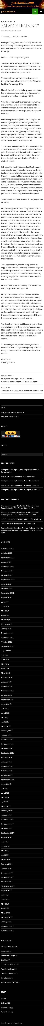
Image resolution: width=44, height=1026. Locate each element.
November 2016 (7, 744)
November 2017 (7, 691)
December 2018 (7, 633)
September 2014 (7, 833)
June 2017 (5, 713)
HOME (3, 408)
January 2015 (6, 815)
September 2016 (7, 753)
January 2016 (6, 762)
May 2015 (5, 797)
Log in (3, 998)
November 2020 (7, 571)
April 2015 (5, 802)
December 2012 (7, 926)
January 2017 (6, 735)
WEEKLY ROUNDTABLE (10, 982)
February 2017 (6, 731)
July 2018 (4, 655)
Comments (7, 1007)
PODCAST (5, 960)
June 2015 (5, 793)
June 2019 (5, 606)
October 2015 (6, 775)
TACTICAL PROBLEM (9, 964)
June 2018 (5, 660)
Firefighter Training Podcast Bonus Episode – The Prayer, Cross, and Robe (20, 507)
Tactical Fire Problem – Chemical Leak (27, 519)
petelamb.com (8, 11)
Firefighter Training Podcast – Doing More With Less (21, 490)
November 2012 (7, 931)
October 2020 (6, 575)
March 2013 (5, 913)
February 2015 (6, 811)
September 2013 (7, 886)
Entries (5, 1003)
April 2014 (5, 855)
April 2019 (5, 615)
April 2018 (5, 668)
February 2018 (6, 677)
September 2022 (7, 557)
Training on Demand (8, 969)
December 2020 (7, 566)
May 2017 (5, 717)
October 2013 (6, 882)
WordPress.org (7, 1012)
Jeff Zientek (6, 519)
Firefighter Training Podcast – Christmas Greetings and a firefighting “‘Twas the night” (19, 379)
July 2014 (4, 842)
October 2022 (6, 553)
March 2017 (5, 726)
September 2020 (7, 580)
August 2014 (6, 837)
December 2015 (7, 766)
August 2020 (6, 584)
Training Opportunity (9, 973)
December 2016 (7, 740)
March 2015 (5, 806)
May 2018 (5, 664)
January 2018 (6, 682)
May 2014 (5, 851)
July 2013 (4, 895)
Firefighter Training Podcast (12, 412)
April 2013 (5, 908)
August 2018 (6, 651)
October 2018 (6, 642)
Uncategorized (8, 21)
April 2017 (5, 722)
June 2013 (5, 899)
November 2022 (7, 549)
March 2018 (5, 673)
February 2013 (6, 917)
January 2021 (6, 562)
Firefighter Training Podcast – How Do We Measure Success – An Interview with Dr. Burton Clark (22, 530)
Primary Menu (41, 11)
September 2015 (7, 780)
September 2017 (7, 700)
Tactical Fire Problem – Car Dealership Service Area (22, 389)
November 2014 (7, 824)
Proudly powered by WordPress (11, 1023)
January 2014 (6, 868)
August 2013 (6, 891)
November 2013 (7, 877)
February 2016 (6, 757)
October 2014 (6, 828)
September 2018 (7, 646)
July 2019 (4, 602)
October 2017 (6, 695)
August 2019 (6, 597)
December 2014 (7, 819)
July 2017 (4, 708)
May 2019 (5, 611)
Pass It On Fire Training (10, 417)
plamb (18, 30)
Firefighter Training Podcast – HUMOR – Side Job (20, 485)
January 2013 (6, 922)
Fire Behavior (6, 951)
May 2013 (5, 904)
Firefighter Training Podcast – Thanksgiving (18, 476)
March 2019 (5, 620)
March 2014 (5, 859)
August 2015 (6, 784)
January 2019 (6, 628)
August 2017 (6, 704)
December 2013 (7, 873)
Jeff (2, 523)
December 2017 (7, 686)
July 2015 (4, 788)
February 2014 (6, 864)
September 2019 (7, 593)
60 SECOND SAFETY (9, 947)
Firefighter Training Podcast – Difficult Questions (20, 481)
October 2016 (6, 748)
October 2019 (6, 589)
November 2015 (7, 771)
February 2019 (6, 624)
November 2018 (7, 637)
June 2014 (5, 846)
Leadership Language (9, 956)
